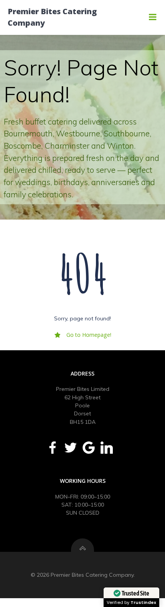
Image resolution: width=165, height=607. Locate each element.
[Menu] (152, 17)
